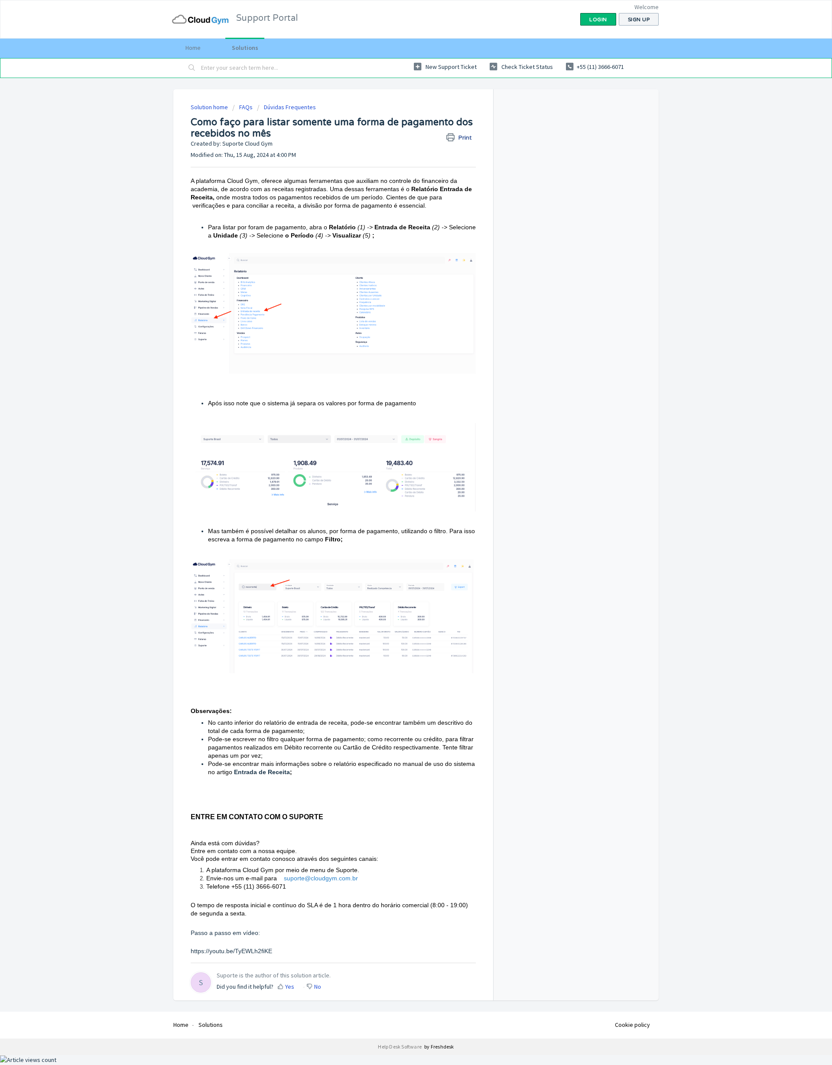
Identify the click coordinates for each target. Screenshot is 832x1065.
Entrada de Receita (262, 772)
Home (193, 48)
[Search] (192, 68)
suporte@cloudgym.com (317, 878)
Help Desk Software (400, 1046)
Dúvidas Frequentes (290, 107)
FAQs (246, 107)
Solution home (210, 107)
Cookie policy (632, 1025)
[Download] (400, 430)
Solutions (245, 48)
